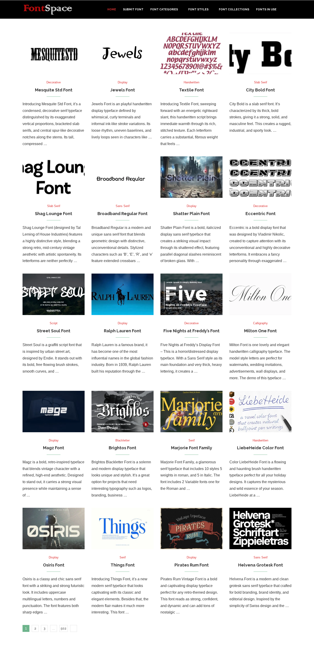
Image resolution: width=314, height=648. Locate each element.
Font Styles (198, 9)
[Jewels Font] (122, 53)
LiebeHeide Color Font (260, 447)
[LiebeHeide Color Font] (260, 411)
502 (63, 628)
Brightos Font (122, 447)
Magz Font (53, 447)
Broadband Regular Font (122, 213)
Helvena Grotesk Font (260, 565)
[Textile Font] (191, 53)
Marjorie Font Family (191, 447)
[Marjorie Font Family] (191, 411)
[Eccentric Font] (260, 177)
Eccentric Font (260, 213)
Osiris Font (53, 565)
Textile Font (191, 90)
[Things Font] (122, 528)
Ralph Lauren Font (122, 330)
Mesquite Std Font (53, 90)
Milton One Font (260, 330)
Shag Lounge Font (53, 213)
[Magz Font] (54, 411)
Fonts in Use (266, 9)
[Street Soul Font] (54, 294)
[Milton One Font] (260, 294)
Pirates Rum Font (191, 565)
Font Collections (234, 9)
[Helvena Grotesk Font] (260, 528)
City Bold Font (260, 90)
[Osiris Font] (54, 528)
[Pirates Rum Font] (191, 528)
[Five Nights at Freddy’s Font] (191, 294)
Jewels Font (122, 90)
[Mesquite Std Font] (54, 53)
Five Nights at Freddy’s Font (191, 330)
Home (111, 9)
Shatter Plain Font (191, 213)
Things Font (123, 565)
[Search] (289, 9)
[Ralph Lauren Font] (122, 294)
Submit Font (133, 9)
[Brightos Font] (122, 411)
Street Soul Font (53, 330)
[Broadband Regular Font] (122, 177)
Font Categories (164, 9)
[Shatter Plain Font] (191, 177)
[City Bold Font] (260, 53)
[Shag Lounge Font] (54, 177)
